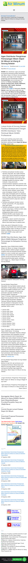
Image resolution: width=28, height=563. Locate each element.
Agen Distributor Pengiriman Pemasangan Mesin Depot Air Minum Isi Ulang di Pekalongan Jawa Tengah (14, 477)
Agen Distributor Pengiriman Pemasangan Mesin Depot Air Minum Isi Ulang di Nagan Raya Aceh (14, 379)
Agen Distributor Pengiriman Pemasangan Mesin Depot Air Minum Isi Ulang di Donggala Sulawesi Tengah (13, 469)
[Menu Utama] (14, 10)
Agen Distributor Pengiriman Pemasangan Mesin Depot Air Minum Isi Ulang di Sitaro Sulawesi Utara (14, 386)
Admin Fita (6, 66)
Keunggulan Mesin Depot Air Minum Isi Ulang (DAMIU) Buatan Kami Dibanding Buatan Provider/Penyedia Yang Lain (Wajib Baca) (13, 400)
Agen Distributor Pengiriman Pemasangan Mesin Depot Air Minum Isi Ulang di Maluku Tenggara (12, 493)
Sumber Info (10, 356)
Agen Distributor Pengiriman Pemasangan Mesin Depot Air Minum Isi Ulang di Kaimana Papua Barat (13, 453)
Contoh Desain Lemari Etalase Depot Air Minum (12, 410)
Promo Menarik (12, 68)
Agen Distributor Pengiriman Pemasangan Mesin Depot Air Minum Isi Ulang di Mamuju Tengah (13, 461)
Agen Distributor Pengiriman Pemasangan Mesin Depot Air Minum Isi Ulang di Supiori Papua (12, 485)
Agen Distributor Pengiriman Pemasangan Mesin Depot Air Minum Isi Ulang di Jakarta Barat (12, 501)
